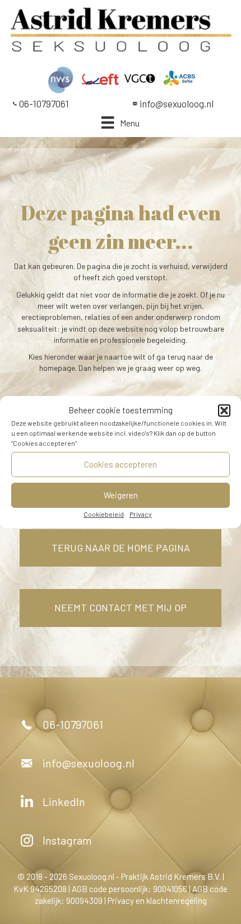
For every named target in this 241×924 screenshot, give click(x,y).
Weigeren (121, 495)
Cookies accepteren (120, 464)
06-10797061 (44, 103)
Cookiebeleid (104, 514)
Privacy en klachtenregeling (157, 900)
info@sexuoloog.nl (177, 103)
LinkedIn (64, 801)
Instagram (67, 840)
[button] (224, 410)
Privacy (140, 514)
